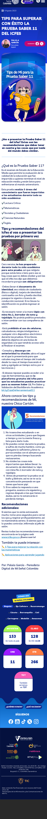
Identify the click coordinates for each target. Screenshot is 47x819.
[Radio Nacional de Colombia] (12, 751)
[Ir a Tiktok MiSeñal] (24, 721)
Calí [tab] (37, 612)
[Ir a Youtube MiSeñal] (17, 721)
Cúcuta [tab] (13, 612)
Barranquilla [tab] (26, 612)
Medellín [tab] (25, 618)
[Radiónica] (34, 751)
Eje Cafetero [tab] (22, 606)
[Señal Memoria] (12, 757)
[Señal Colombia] (12, 745)
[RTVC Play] (35, 757)
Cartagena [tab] (12, 618)
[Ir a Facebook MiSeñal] (10, 721)
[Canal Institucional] (35, 745)
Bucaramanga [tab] (38, 606)
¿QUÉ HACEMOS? (33, 707)
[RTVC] (23, 738)
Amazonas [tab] (37, 618)
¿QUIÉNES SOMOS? (14, 707)
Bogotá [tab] (7, 606)
